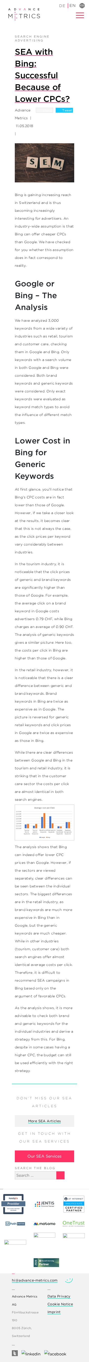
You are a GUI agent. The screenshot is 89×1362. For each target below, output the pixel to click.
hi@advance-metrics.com (35, 1280)
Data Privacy (58, 1296)
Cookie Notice (60, 1304)
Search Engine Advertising (32, 38)
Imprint (54, 1312)
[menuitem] (62, 5)
